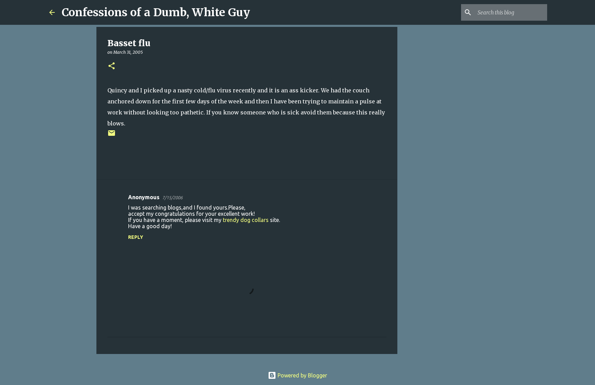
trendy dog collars (246, 220)
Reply (135, 237)
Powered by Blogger (301, 375)
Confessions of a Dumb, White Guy (156, 12)
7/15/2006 (172, 197)
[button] (111, 66)
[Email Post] (111, 135)
